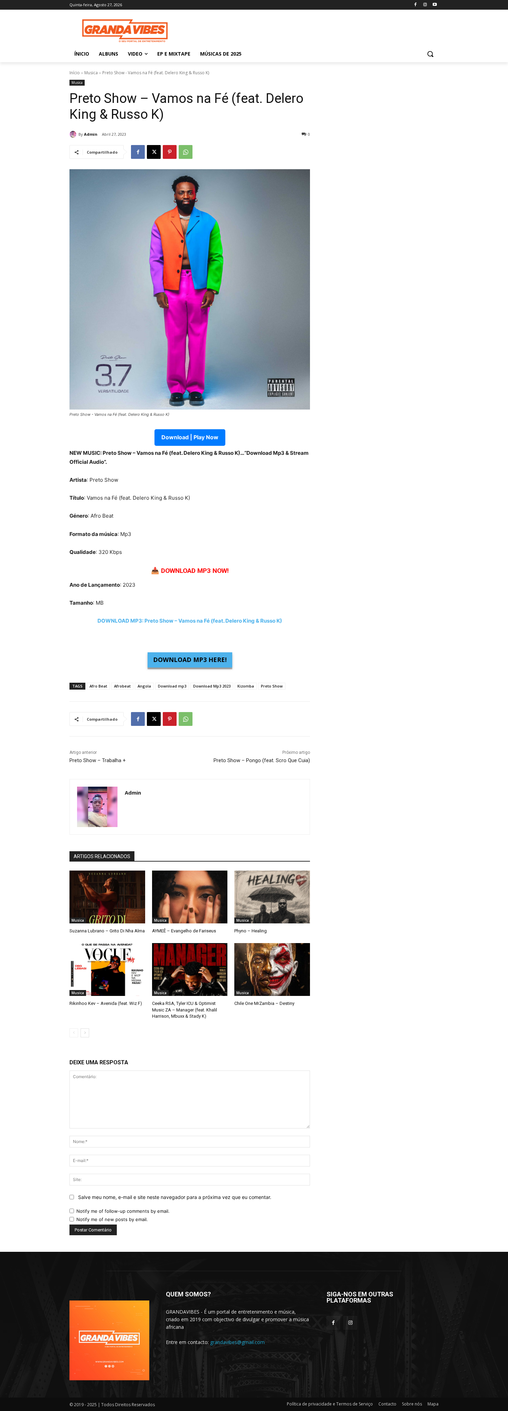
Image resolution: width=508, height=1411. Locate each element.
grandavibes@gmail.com (237, 1342)
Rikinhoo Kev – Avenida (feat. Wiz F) (105, 1003)
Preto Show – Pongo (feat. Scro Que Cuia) (262, 760)
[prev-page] (73, 1032)
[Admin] (73, 134)
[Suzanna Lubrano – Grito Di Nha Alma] (107, 897)
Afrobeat (122, 686)
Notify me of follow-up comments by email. (123, 1211)
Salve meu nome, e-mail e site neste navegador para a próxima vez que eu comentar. (174, 1197)
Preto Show (272, 686)
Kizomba (245, 686)
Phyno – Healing (250, 930)
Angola (144, 686)
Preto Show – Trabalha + (97, 760)
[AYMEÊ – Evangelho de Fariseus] (190, 897)
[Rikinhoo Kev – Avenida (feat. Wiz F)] (107, 969)
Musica (91, 73)
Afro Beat (98, 686)
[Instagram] (425, 5)
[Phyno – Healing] (272, 897)
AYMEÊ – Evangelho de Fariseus (184, 930)
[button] (430, 54)
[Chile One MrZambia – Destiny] (272, 969)
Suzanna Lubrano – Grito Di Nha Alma (107, 930)
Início (74, 73)
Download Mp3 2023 (212, 686)
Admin (90, 134)
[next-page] (85, 1032)
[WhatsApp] (185, 152)
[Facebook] (416, 5)
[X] (154, 152)
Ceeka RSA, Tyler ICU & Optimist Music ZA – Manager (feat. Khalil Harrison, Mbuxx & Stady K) (184, 1009)
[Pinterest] (170, 152)
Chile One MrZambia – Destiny (264, 1003)
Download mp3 (172, 686)
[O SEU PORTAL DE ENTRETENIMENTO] (124, 30)
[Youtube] (435, 5)
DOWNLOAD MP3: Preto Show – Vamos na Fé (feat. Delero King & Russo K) (189, 620)
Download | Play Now (189, 437)
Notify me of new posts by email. (112, 1219)
